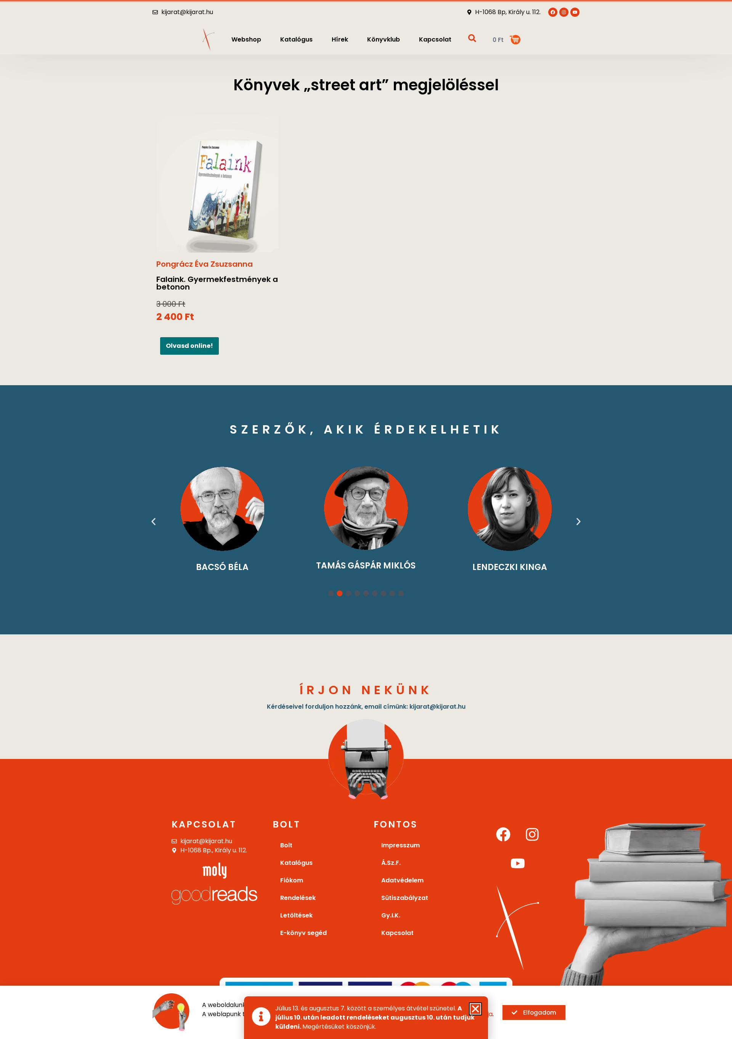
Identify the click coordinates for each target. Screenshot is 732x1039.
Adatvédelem (402, 880)
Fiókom (291, 880)
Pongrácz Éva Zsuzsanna (204, 264)
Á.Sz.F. (391, 862)
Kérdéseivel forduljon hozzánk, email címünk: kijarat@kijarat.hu (366, 706)
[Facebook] (503, 834)
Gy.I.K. (390, 915)
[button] (153, 521)
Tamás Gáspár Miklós (366, 566)
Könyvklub (383, 39)
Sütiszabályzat (404, 897)
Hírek (340, 39)
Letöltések (296, 915)
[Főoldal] (208, 39)
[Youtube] (575, 12)
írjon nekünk (366, 689)
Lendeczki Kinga (509, 567)
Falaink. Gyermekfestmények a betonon (217, 283)
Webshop (246, 39)
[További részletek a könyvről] (217, 184)
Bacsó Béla (222, 567)
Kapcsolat (435, 39)
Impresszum (400, 845)
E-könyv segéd (303, 933)
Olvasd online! (189, 345)
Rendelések (298, 897)
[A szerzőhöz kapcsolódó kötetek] (222, 509)
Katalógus (296, 39)
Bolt (286, 845)
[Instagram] (532, 834)
